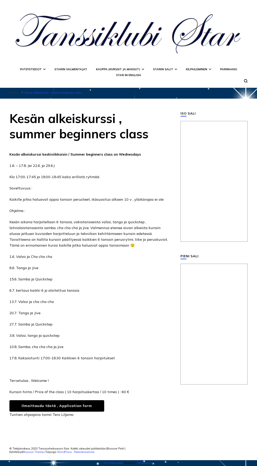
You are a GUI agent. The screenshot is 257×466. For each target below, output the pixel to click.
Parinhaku (228, 69)
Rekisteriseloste (84, 452)
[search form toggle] (246, 81)
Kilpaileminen (196, 69)
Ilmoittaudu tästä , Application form (57, 405)
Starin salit (163, 69)
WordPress (64, 452)
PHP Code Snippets (113, 463)
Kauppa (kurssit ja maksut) (118, 69)
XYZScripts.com (145, 463)
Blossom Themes (34, 452)
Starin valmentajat (70, 69)
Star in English (128, 75)
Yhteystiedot (31, 69)
